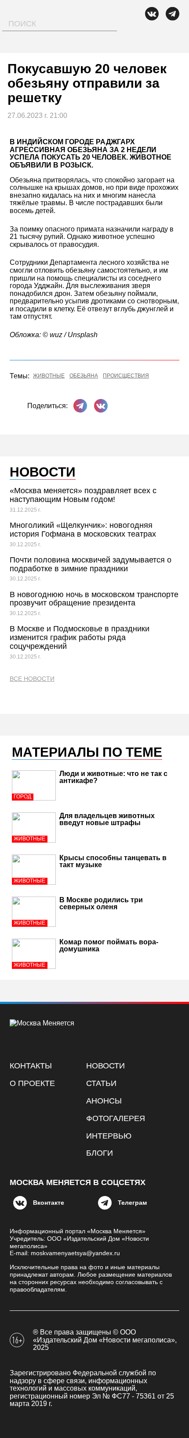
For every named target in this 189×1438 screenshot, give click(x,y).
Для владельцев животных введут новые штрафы (107, 819)
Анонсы (104, 1100)
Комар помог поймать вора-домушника (108, 945)
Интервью (108, 1136)
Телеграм (132, 1202)
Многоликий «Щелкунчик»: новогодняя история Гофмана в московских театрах (83, 529)
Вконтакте (48, 1202)
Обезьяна (83, 376)
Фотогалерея (115, 1118)
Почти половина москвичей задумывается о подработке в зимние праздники (90, 564)
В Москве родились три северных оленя (101, 903)
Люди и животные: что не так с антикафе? (113, 777)
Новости (105, 1065)
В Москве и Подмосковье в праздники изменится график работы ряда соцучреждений (79, 637)
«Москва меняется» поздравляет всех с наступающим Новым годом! (83, 495)
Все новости (32, 679)
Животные (49, 376)
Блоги (99, 1153)
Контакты (31, 1065)
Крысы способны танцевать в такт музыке (113, 861)
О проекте (32, 1083)
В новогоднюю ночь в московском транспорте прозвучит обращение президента (94, 599)
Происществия (126, 376)
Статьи (101, 1083)
